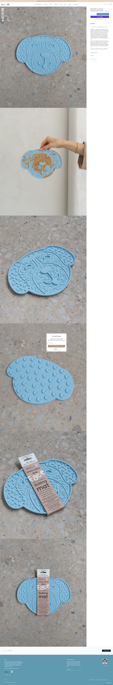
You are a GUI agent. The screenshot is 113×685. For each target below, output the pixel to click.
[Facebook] (54, 349)
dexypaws (8, 682)
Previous (92, 59)
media (61, 4)
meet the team (75, 4)
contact (65, 4)
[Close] (65, 335)
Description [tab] (92, 23)
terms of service (103, 679)
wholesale (69, 4)
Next (95, 59)
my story (50, 4)
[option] (2, 10)
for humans (45, 4)
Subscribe (56, 346)
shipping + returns (92, 679)
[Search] (109, 4)
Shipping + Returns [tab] (93, 52)
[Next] (3, 20)
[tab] (99, 38)
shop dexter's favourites (38, 4)
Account (105, 4)
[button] (108, 11)
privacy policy (98, 679)
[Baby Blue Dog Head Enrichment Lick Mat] (2, 9)
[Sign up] (80, 669)
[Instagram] (56, 349)
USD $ (5, 679)
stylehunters (56, 4)
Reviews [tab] (91, 55)
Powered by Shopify (13, 682)
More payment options (99, 19)
